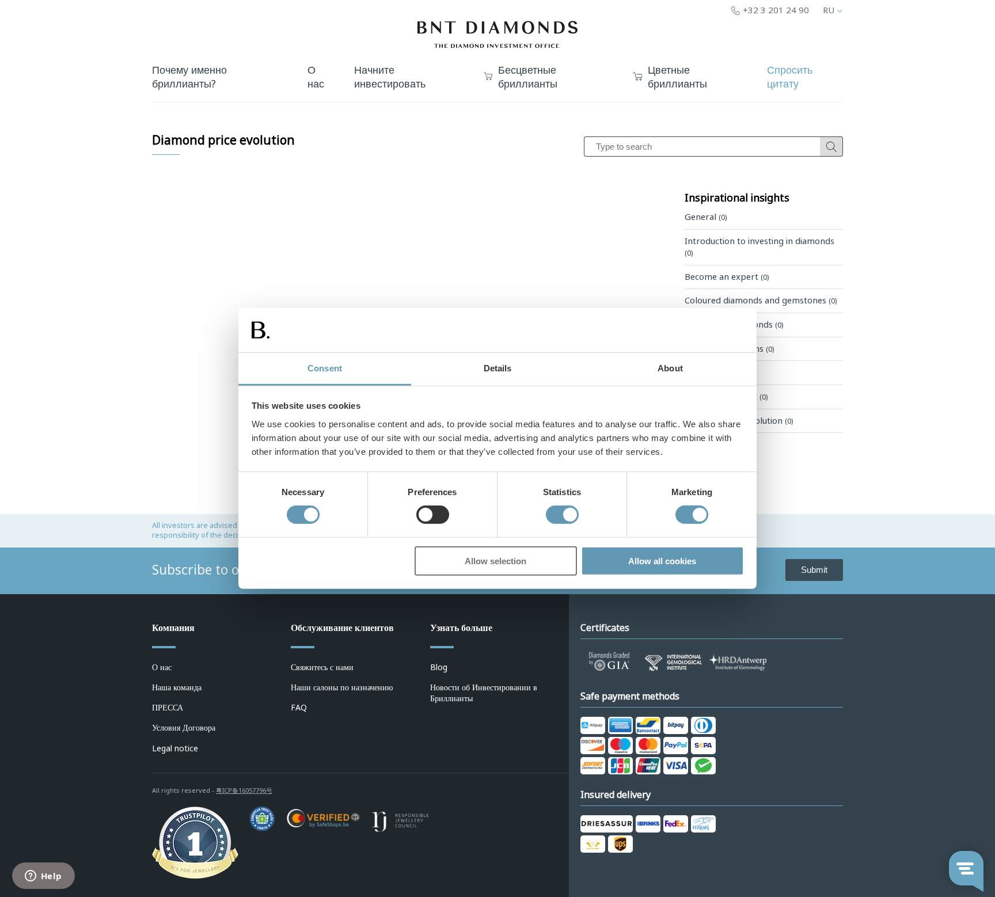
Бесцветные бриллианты (527, 77)
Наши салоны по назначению (342, 687)
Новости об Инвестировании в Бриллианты (483, 693)
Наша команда (177, 687)
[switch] (432, 514)
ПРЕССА (167, 707)
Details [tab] (498, 368)
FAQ (299, 707)
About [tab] (670, 368)
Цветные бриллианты (677, 77)
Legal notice (175, 748)
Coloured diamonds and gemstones (761, 300)
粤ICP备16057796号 (244, 790)
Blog (438, 667)
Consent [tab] (324, 368)
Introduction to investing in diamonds (759, 247)
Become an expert (727, 277)
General (706, 217)
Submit (814, 570)
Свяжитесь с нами (322, 667)
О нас (162, 667)
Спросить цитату (789, 77)
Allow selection (495, 560)
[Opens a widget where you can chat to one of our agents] (43, 876)
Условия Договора (183, 727)
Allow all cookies (662, 560)
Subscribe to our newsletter (236, 570)
